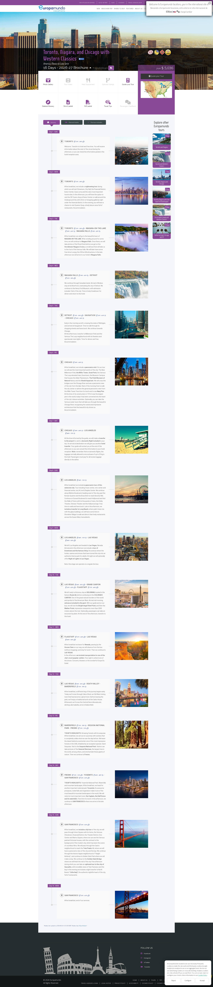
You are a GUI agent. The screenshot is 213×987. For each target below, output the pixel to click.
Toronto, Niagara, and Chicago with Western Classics (76, 55)
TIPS (160, 980)
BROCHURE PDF (107, 8)
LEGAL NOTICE (106, 983)
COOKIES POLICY (147, 983)
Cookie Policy (202, 975)
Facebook (147, 954)
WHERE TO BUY (119, 8)
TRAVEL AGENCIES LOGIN (135, 2)
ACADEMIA (121, 2)
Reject (174, 980)
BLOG (113, 2)
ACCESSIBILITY (133, 983)
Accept (202, 980)
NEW (98, 8)
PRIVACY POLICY (120, 983)
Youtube (147, 967)
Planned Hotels (73, 122)
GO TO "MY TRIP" (103, 2)
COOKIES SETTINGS (163, 983)
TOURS (153, 980)
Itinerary (53, 122)
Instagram (147, 958)
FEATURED (129, 8)
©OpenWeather (83, 925)
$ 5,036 (165, 67)
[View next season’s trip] (90, 68)
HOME (135, 980)
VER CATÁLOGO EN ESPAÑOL (87, 2)
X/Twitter (147, 962)
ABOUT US (138, 8)
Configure (187, 980)
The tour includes (96, 122)
